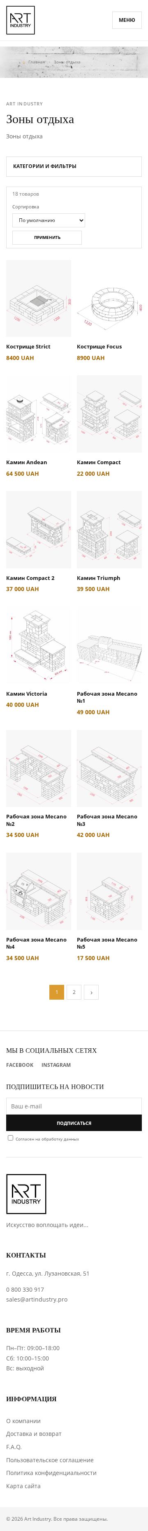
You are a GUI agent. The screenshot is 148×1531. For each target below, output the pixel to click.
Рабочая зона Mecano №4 (36, 943)
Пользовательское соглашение (50, 1460)
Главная (36, 62)
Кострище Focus (99, 346)
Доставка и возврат (34, 1434)
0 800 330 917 (25, 1289)
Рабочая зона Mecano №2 (36, 820)
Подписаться (74, 1123)
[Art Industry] (20, 20)
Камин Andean (26, 462)
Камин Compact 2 (30, 578)
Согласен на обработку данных (47, 1139)
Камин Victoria (26, 693)
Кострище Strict (28, 346)
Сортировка (25, 206)
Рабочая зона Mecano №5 (107, 943)
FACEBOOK (19, 1064)
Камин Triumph (98, 578)
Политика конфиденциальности (51, 1473)
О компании (23, 1421)
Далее (91, 992)
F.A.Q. (14, 1447)
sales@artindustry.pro (36, 1299)
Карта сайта (23, 1486)
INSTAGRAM (56, 1064)
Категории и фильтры (44, 166)
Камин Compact (99, 462)
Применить (47, 237)
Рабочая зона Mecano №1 (107, 697)
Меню (127, 19)
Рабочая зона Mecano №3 (107, 820)
